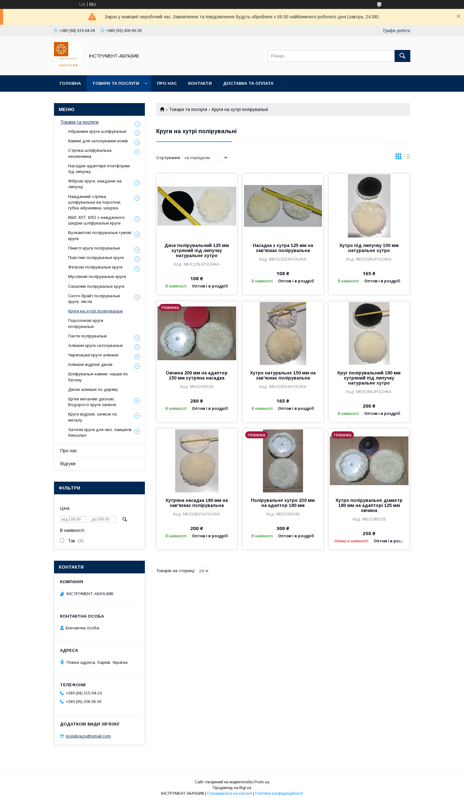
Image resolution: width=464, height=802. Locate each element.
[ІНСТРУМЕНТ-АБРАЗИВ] (67, 67)
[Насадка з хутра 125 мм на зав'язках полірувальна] (283, 205)
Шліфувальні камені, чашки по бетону (98, 377)
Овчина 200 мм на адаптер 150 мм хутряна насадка (197, 375)
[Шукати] (402, 56)
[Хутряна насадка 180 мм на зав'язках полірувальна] (197, 460)
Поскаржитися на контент (229, 793)
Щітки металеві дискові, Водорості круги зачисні (92, 402)
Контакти (200, 83)
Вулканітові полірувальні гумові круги (99, 235)
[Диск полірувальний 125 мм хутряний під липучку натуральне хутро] (197, 205)
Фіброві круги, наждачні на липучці (95, 184)
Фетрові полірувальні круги (95, 267)
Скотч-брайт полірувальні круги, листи (94, 298)
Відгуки (67, 463)
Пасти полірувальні (87, 336)
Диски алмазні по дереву (93, 389)
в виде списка (407, 157)
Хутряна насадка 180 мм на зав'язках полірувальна (196, 503)
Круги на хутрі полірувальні (95, 311)
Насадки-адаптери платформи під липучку (99, 168)
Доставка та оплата (248, 83)
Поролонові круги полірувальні (85, 323)
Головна (70, 83)
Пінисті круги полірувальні (94, 248)
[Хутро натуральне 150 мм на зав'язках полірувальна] (283, 333)
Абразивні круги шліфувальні (97, 131)
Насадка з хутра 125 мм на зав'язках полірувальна (283, 248)
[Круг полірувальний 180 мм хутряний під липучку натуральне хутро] (369, 333)
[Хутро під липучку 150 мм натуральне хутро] (369, 205)
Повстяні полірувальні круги (96, 257)
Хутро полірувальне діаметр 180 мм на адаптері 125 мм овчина (369, 505)
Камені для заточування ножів (98, 141)
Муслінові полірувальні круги (97, 276)
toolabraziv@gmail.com (88, 736)
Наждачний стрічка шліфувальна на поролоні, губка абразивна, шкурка (94, 202)
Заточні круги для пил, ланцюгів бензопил (100, 432)
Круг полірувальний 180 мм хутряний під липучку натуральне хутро (369, 378)
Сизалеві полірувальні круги (96, 286)
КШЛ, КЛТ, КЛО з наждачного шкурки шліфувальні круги (96, 220)
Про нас (167, 83)
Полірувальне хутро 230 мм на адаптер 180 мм (283, 503)
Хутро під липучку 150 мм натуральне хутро (369, 248)
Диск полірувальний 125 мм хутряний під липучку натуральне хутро (196, 250)
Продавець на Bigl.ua (232, 788)
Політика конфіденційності (279, 793)
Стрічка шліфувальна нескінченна (89, 153)
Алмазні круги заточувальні (95, 345)
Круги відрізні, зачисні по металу (92, 417)
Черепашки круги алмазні (93, 355)
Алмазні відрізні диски (90, 364)
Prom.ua (261, 782)
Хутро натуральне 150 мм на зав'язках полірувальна (283, 375)
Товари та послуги (115, 83)
